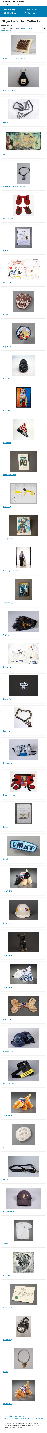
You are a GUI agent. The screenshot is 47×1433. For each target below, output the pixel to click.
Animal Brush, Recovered (14, 58)
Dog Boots (8, 218)
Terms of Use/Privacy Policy (15, 1418)
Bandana (7, 443)
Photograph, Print (11, 571)
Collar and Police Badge (14, 186)
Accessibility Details (35, 1418)
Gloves (6, 635)
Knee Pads (8, 1051)
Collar (5, 1372)
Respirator (7, 763)
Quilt (5, 154)
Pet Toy (6, 379)
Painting (7, 411)
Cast (5, 1147)
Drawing (7, 282)
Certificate (7, 1308)
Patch (5, 314)
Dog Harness (9, 795)
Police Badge (9, 90)
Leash (5, 122)
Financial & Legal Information (15, 1416)
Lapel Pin (7, 347)
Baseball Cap (9, 1211)
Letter (5, 827)
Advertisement (9, 539)
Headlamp (7, 1340)
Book (5, 250)
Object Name (26, 28)
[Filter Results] (44, 28)
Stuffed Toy (8, 891)
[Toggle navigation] (42, 3)
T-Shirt (6, 1243)
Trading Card (9, 603)
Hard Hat (7, 923)
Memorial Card (9, 475)
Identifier (5, 31)
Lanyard (6, 731)
